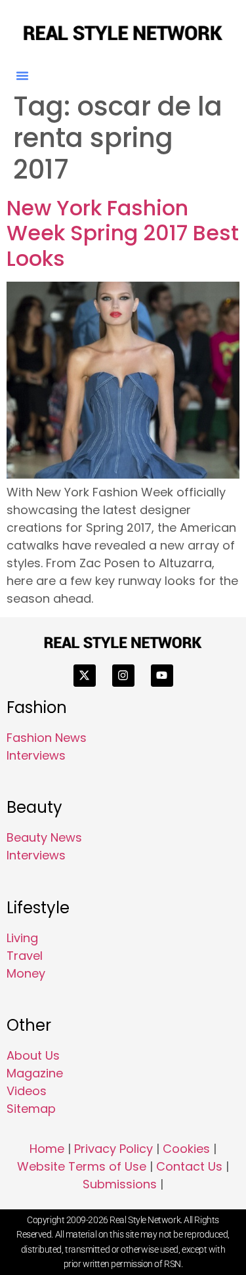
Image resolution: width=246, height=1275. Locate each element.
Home (47, 1148)
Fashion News (47, 737)
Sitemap (31, 1108)
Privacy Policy (113, 1148)
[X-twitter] (84, 675)
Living (22, 938)
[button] (22, 75)
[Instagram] (123, 675)
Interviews (36, 755)
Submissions (120, 1184)
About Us (33, 1055)
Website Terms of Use (81, 1166)
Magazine (35, 1073)
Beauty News (44, 837)
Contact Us (189, 1166)
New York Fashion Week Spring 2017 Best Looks (123, 233)
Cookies (186, 1148)
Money (26, 973)
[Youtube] (162, 675)
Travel (25, 955)
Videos (27, 1091)
